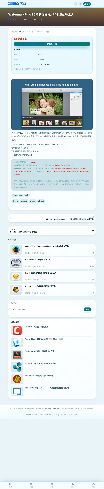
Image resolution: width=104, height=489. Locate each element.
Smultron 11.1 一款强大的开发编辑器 (39, 375)
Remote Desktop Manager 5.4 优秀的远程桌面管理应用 (47, 388)
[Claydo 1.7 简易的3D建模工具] (17, 330)
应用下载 (30, 32)
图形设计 (16, 19)
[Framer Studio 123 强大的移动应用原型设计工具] (17, 342)
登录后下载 (52, 44)
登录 (88, 4)
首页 (22, 32)
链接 (42, 201)
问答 (52, 487)
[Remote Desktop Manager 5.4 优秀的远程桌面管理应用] (17, 391)
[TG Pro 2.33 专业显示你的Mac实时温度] (17, 367)
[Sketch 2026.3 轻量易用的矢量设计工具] (16, 276)
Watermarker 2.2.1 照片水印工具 (38, 259)
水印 (27, 195)
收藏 (25, 201)
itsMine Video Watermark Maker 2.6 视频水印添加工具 (47, 246)
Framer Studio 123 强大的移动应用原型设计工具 (44, 339)
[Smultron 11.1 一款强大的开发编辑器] (17, 379)
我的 (72, 487)
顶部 (93, 487)
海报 (33, 201)
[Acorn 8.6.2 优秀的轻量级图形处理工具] (16, 290)
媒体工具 (28, 253)
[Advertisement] (52, 454)
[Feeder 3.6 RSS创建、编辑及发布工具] (17, 355)
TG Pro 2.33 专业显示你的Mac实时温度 (40, 363)
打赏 (16, 201)
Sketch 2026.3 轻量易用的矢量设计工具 (40, 273)
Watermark (17, 195)
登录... (15, 309)
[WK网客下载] (9, 19)
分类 (31, 487)
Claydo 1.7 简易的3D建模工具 (36, 327)
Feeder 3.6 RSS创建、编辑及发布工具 (39, 351)
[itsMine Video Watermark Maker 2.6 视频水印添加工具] (16, 250)
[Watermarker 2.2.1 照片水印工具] (16, 263)
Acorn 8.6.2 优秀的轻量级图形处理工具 (40, 286)
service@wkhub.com (52, 409)
